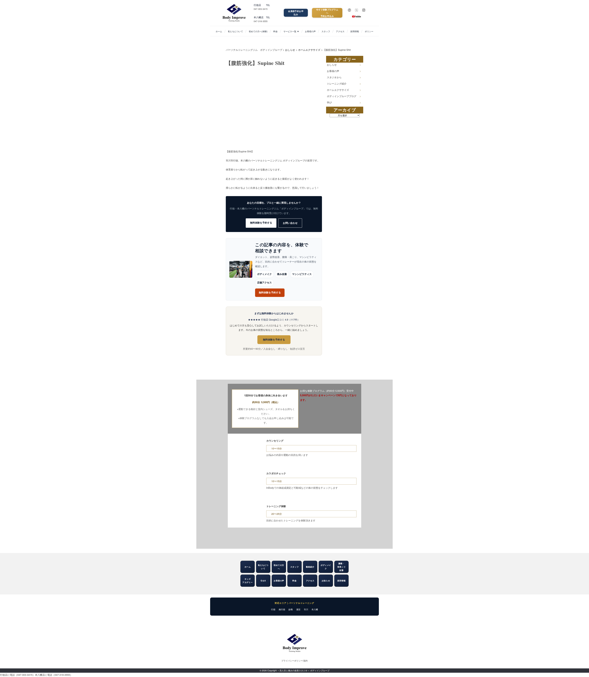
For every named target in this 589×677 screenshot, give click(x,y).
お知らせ (326, 580)
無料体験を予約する (261, 222)
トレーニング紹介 (336, 83)
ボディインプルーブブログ (341, 96)
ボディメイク (264, 274)
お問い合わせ (290, 223)
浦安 (298, 609)
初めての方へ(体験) (258, 31)
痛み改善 (282, 274)
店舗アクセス (264, 282)
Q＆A (263, 580)
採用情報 (354, 31)
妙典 (291, 609)
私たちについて (235, 31)
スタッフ (325, 31)
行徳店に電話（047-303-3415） (17, 675)
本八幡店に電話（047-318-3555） (53, 675)
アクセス (340, 31)
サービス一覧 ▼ (291, 31)
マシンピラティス (302, 274)
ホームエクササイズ (338, 90)
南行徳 (282, 609)
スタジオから (334, 77)
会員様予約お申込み (296, 13)
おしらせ (332, 64)
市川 (306, 609)
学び (329, 102)
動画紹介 (310, 566)
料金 (275, 31)
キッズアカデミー (247, 580)
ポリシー (369, 31)
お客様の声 (310, 31)
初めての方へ (279, 567)
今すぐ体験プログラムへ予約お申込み (327, 12)
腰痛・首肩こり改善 (341, 567)
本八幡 (315, 609)
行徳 (273, 609)
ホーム (219, 31)
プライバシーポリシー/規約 (294, 660)
